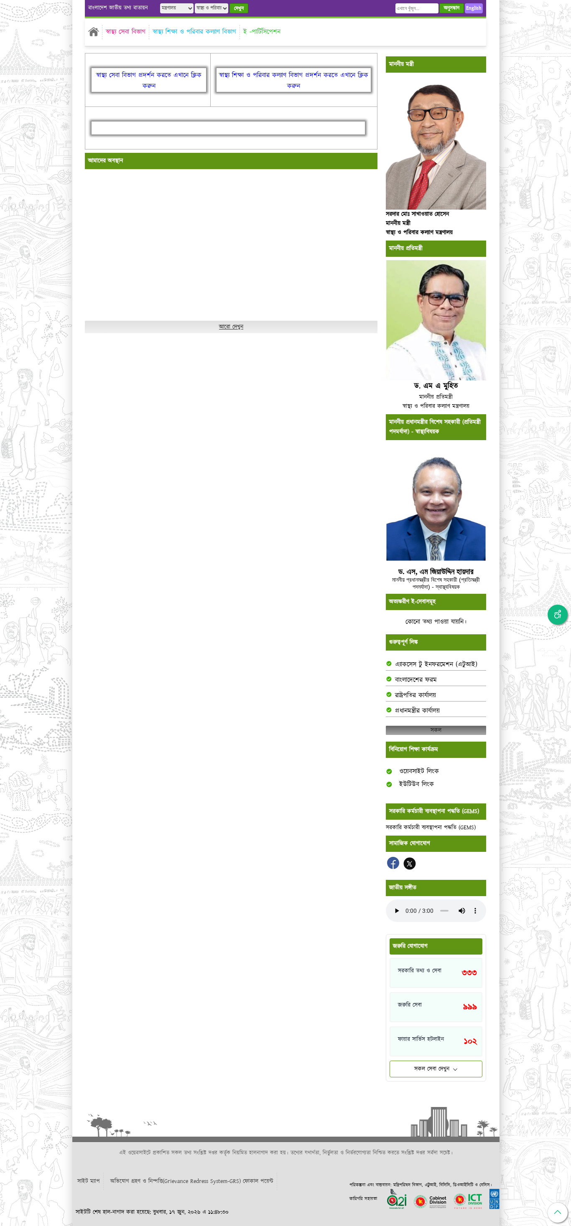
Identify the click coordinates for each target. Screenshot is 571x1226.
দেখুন (239, 8)
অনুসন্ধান (451, 8)
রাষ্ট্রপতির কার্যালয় (415, 695)
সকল (436, 730)
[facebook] (394, 867)
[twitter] (409, 867)
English (474, 8)
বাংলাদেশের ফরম (416, 680)
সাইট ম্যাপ (88, 1181)
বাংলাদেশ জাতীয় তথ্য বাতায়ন (118, 8)
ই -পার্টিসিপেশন (261, 32)
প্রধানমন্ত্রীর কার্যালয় (417, 711)
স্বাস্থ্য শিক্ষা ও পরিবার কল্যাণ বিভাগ (194, 32)
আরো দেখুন (231, 327)
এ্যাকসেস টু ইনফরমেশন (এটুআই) (436, 664)
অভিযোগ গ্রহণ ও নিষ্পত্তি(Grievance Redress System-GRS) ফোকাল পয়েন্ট (191, 1181)
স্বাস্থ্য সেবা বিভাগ (125, 32)
